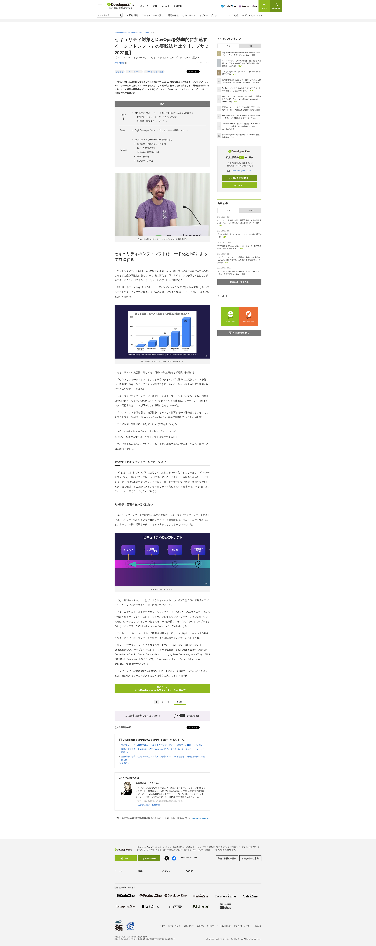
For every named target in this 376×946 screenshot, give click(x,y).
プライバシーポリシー (242, 926)
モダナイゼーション (252, 15)
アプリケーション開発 (154, 71)
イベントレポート (134, 71)
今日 (228, 46)
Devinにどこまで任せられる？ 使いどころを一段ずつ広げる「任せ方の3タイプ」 (241, 89)
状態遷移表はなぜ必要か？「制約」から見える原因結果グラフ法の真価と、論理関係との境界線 (241, 81)
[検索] (120, 15)
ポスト (194, 71)
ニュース (144, 5)
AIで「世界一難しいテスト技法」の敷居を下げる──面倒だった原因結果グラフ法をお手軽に (241, 116)
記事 (155, 5)
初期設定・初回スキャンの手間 (151, 143)
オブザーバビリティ (209, 15)
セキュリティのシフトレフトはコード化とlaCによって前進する (164, 112)
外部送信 (257, 926)
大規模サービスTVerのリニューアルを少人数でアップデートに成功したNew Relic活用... (161, 744)
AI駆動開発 (132, 15)
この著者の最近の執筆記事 (148, 805)
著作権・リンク (174, 926)
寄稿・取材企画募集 (227, 858)
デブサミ (119, 71)
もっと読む (124, 762)
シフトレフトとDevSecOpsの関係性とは (154, 139)
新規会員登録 (240, 178)
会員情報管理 (188, 926)
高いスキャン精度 (145, 160)
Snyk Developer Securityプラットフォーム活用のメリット (161, 130)
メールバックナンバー (241, 170)
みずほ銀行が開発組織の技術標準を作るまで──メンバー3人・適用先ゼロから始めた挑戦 (241, 53)
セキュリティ (189, 15)
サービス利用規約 (224, 926)
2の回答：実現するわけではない (152, 121)
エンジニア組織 (231, 15)
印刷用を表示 (125, 727)
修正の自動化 (143, 156)
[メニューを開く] (100, 6)
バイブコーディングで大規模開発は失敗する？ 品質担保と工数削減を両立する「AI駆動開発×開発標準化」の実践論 (241, 63)
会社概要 (210, 926)
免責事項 (200, 926)
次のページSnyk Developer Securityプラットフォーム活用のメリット (162, 688)
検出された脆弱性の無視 (148, 152)
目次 (162, 103)
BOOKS (178, 5)
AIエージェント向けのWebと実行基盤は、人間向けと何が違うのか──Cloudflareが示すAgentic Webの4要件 (241, 99)
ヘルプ (162, 926)
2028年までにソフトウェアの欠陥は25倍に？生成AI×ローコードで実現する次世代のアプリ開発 (241, 108)
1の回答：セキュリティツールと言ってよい (157, 116)
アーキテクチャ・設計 (153, 15)
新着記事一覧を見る (239, 281)
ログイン (240, 185)
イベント (165, 5)
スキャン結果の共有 (146, 147)
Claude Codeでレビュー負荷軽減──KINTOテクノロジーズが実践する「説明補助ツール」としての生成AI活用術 (241, 126)
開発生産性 (173, 15)
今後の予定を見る (241, 332)
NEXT (179, 701)
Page (123, 130)
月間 (250, 46)
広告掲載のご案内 (250, 858)
